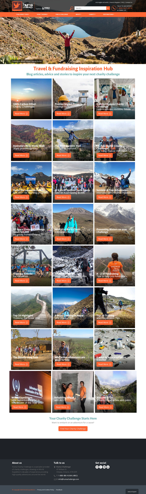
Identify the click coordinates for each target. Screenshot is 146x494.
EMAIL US (122, 10)
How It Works (42, 14)
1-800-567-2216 (124, 8)
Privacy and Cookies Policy (45, 490)
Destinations (108, 14)
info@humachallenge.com (68, 479)
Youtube (108, 467)
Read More (20, 113)
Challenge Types (22, 14)
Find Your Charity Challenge (73, 428)
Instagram (104, 467)
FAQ (122, 2)
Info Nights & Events (102, 2)
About (78, 14)
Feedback (59, 490)
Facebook (100, 467)
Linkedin (97, 467)
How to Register (115, 2)
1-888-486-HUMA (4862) (68, 475)
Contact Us (128, 2)
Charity (92, 14)
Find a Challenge (62, 14)
